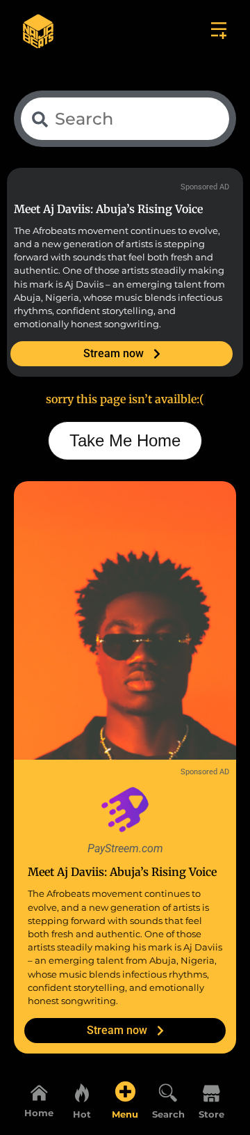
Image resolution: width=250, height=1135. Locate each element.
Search (168, 1114)
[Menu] (125, 1091)
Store (211, 1114)
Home (38, 1113)
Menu (125, 1114)
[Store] (211, 1091)
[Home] (39, 1092)
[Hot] (82, 1091)
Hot (82, 1114)
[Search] (168, 1091)
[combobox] (125, 118)
